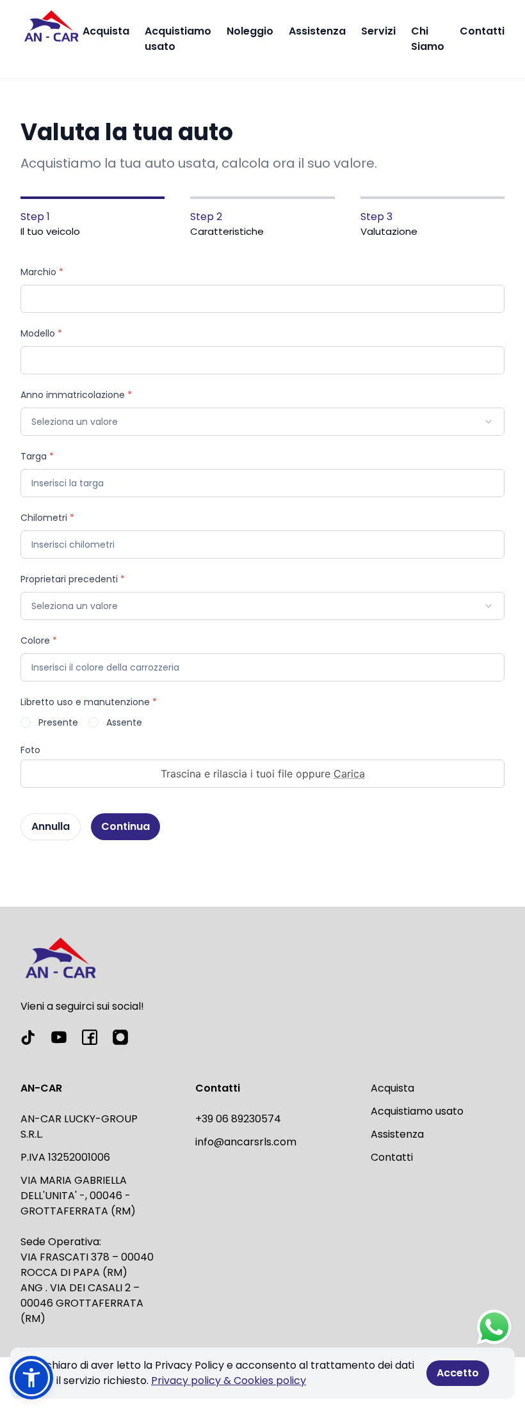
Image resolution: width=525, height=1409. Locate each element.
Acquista (106, 31)
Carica (349, 773)
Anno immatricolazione (76, 394)
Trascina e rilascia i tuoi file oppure (263, 773)
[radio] (25, 722)
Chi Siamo (427, 39)
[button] (31, 1377)
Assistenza (317, 31)
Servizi (378, 31)
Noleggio (250, 31)
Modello (41, 333)
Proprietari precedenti (72, 579)
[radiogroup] (262, 722)
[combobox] (262, 422)
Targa (37, 456)
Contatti (482, 31)
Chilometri (47, 517)
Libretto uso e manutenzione (88, 702)
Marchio (41, 272)
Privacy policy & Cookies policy (228, 1380)
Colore (38, 640)
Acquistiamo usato (178, 39)
